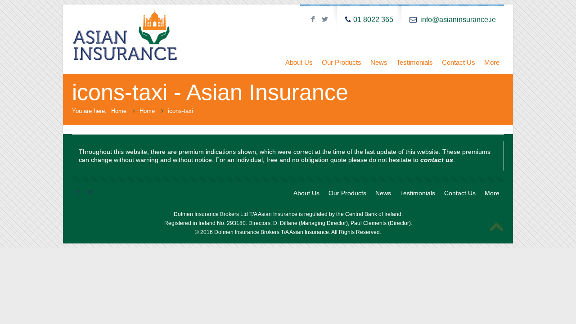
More (492, 62)
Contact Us (458, 62)
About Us (299, 62)
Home (118, 111)
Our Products (341, 62)
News (378, 62)
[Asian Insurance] (151, 39)
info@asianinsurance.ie (458, 19)
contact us (436, 159)
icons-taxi (180, 111)
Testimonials (414, 62)
